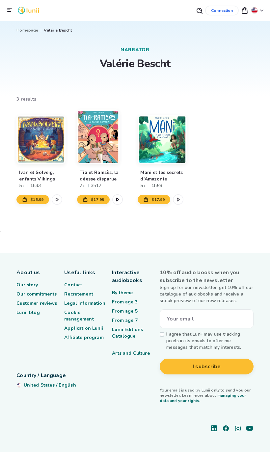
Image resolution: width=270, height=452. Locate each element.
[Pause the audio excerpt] (57, 199)
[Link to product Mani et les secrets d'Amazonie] (165, 136)
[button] (245, 10)
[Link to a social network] (214, 428)
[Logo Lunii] (28, 10)
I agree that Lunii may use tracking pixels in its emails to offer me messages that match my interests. (203, 340)
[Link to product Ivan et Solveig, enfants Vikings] (43, 136)
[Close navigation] (10, 10)
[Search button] (199, 10)
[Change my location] (257, 10)
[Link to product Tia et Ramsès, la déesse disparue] (104, 136)
